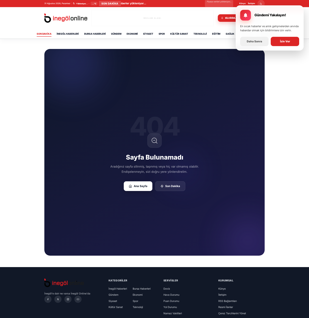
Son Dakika (44, 33)
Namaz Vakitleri (172, 313)
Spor (162, 33)
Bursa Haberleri (95, 33)
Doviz (166, 288)
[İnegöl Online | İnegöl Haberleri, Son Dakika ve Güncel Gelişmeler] (65, 18)
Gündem (116, 33)
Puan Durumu (171, 300)
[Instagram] (68, 299)
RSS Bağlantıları (227, 300)
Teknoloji (200, 33)
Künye (242, 3)
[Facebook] (48, 299)
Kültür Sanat (179, 33)
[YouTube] (78, 299)
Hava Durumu (171, 294)
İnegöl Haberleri (68, 33)
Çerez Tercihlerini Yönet (232, 313)
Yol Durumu (170, 307)
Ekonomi (132, 33)
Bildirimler (231, 18)
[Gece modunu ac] (261, 3)
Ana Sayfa (140, 186)
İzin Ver (285, 41)
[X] (58, 299)
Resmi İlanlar (225, 307)
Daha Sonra (254, 41)
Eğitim (216, 33)
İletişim (251, 3)
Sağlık (230, 33)
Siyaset (148, 33)
